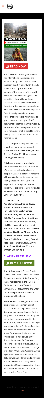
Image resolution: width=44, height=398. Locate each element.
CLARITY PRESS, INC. (18, 256)
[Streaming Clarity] (10, 6)
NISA (22, 390)
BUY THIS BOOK (20, 263)
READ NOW (17, 66)
